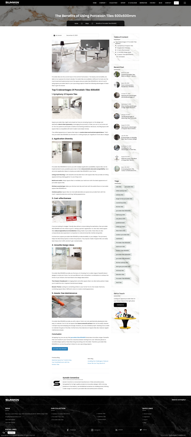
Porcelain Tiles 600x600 (123, 278)
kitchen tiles (119, 207)
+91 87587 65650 (10, 422)
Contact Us (120, 305)
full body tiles (120, 270)
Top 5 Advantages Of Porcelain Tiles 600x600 (126, 42)
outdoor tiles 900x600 (122, 250)
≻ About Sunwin (147, 414)
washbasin (119, 238)
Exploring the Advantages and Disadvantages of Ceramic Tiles (128, 96)
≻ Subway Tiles (101, 413)
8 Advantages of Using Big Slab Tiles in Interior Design (129, 138)
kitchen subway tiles (122, 262)
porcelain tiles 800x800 (123, 258)
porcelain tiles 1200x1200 (123, 254)
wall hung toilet (120, 215)
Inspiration (143, 3)
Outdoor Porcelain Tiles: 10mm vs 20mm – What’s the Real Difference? (128, 75)
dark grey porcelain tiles (123, 266)
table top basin (120, 227)
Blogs (87, 23)
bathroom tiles (120, 246)
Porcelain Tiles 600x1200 (123, 243)
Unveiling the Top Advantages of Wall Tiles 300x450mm (128, 148)
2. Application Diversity (123, 48)
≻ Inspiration (146, 416)
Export (123, 3)
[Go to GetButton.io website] (3, 435)
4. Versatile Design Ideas (124, 52)
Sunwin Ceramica (18, 435)
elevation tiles (120, 274)
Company (102, 3)
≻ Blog (144, 422)
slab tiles (118, 187)
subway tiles (119, 195)
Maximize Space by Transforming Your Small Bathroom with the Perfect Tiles (61, 362)
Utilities (152, 3)
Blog (160, 3)
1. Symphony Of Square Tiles (125, 46)
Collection (113, 3)
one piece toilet (120, 219)
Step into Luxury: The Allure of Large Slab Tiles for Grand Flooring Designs (129, 159)
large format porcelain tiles (124, 199)
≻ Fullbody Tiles (101, 416)
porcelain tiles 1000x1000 (123, 211)
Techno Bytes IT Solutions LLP (177, 435)
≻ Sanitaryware (101, 419)
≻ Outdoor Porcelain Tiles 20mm (60, 414)
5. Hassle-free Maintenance (125, 54)
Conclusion (121, 57)
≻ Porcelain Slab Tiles (57, 419)
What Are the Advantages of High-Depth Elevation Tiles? (128, 107)
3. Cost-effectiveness (123, 50)
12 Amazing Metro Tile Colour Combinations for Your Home (128, 169)
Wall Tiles (119, 282)
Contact (168, 3)
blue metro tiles (120, 231)
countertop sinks (121, 203)
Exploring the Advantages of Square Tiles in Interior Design (128, 127)
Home (94, 3)
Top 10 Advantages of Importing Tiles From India (128, 117)
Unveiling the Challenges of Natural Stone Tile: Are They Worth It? (98, 362)
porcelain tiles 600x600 (78, 337)
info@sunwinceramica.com (13, 417)
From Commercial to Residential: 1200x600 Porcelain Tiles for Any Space (127, 86)
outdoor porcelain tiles (122, 235)
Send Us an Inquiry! (179, 400)
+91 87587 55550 (10, 420)
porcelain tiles (129, 187)
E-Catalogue (132, 3)
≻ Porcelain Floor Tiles (57, 416)
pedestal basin (120, 223)
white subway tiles (121, 191)
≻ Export (145, 419)
